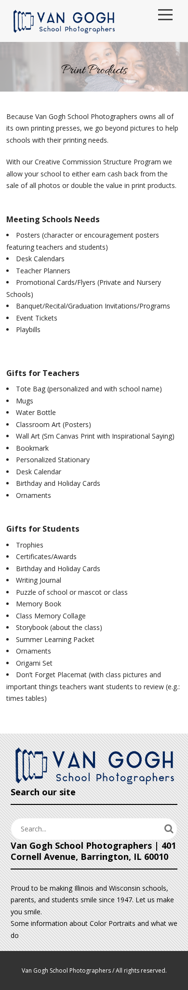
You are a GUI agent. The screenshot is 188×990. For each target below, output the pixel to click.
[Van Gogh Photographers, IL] (64, 21)
